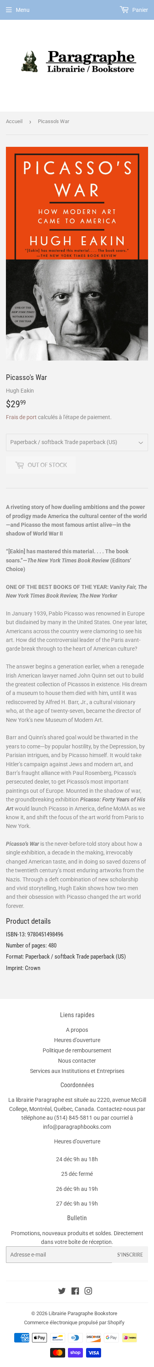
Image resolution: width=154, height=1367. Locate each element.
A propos (77, 1030)
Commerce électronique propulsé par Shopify (74, 1322)
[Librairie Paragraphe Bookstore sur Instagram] (88, 1292)
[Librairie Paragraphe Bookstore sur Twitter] (62, 1292)
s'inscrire (130, 1255)
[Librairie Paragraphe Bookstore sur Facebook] (75, 1292)
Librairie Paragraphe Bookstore (83, 1313)
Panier (139, 10)
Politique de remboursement (77, 1050)
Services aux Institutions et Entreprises (77, 1071)
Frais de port (21, 417)
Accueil (14, 121)
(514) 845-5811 (73, 1117)
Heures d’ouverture (77, 1040)
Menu (23, 10)
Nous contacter (77, 1061)
